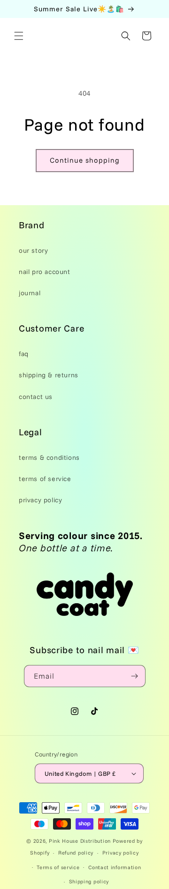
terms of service (45, 478)
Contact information (114, 867)
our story (33, 250)
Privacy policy (120, 852)
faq (24, 353)
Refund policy (75, 852)
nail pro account (44, 271)
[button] (18, 35)
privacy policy (40, 500)
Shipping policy (89, 881)
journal (29, 293)
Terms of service (58, 867)
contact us (36, 396)
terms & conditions (49, 457)
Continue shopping (85, 160)
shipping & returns (48, 375)
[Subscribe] (134, 676)
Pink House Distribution (81, 841)
